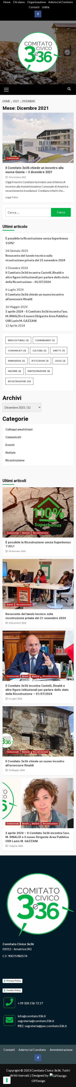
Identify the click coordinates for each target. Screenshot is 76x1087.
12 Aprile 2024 (16, 846)
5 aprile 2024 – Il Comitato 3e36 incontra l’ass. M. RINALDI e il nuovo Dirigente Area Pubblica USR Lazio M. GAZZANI (36, 316)
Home (7, 2)
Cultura (39, 350)
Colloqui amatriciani (19, 429)
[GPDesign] (58, 1075)
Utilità (45, 7)
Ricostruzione (19, 381)
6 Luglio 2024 (15, 699)
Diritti (59, 350)
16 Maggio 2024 (17, 770)
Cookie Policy (13, 990)
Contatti (34, 7)
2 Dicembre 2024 (17, 623)
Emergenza (16, 360)
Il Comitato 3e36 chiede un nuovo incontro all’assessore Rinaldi (34, 297)
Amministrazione (61, 1049)
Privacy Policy (13, 980)
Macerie (14, 371)
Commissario (45, 340)
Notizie (10, 452)
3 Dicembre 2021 (17, 177)
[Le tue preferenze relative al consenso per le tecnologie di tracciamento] (7, 1080)
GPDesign (38, 1081)
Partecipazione (39, 371)
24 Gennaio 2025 (17, 551)
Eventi (9, 444)
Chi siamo (19, 2)
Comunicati (13, 158)
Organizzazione (36, 2)
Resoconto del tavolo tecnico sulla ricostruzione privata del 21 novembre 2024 (35, 258)
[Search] (69, 89)
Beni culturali (18, 340)
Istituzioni (40, 360)
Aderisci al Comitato (60, 2)
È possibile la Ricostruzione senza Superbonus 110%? (36, 241)
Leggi (60, 360)
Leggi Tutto (11, 197)
